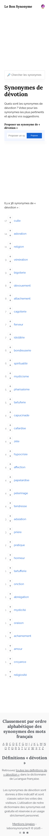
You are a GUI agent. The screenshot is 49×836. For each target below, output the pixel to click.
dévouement (22, 285)
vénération (21, 259)
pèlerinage (21, 493)
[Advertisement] (24, 40)
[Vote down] (10, 222)
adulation (20, 519)
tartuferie (20, 402)
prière (18, 532)
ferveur (18, 324)
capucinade (21, 415)
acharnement (22, 636)
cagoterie (20, 311)
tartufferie (20, 571)
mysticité (20, 610)
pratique (19, 545)
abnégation (21, 597)
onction (19, 584)
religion (19, 246)
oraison (19, 623)
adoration (20, 233)
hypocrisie (20, 454)
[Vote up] (10, 217)
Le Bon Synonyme (18, 6)
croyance (20, 662)
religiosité (20, 674)
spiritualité (20, 363)
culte (17, 220)
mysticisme (21, 376)
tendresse (20, 506)
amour (18, 649)
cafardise (20, 428)
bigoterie (20, 272)
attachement (22, 298)
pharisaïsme (22, 389)
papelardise (21, 480)
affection (19, 467)
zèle (16, 441)
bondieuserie (22, 350)
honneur (19, 558)
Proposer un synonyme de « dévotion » (22, 126)
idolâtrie (19, 337)
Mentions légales (23, 824)
